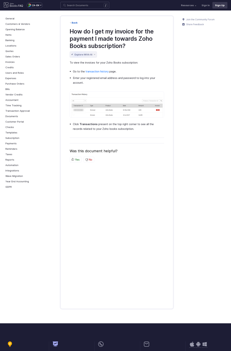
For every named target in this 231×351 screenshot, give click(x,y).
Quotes (9, 51)
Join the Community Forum (200, 19)
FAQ (20, 5)
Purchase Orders (14, 83)
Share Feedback (195, 24)
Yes (77, 159)
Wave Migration (14, 176)
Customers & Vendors (17, 23)
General (9, 18)
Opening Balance (15, 29)
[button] (33, 5)
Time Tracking (13, 105)
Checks (9, 127)
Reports (9, 159)
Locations (10, 45)
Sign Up (220, 5)
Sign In (206, 5)
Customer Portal (14, 121)
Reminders (11, 148)
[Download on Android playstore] (192, 346)
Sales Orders (12, 56)
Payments (11, 143)
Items (8, 34)
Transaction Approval (17, 110)
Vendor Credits (14, 94)
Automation (11, 165)
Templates (11, 132)
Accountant (11, 99)
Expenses (10, 78)
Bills (7, 89)
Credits (9, 67)
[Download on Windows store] (204, 346)
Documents (11, 116)
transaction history (97, 71)
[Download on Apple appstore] (198, 346)
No (90, 159)
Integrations (12, 170)
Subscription (12, 137)
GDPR (8, 186)
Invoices (10, 61)
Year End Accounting (17, 181)
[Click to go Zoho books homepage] (11, 5)
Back (75, 22)
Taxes (8, 154)
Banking (9, 40)
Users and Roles (14, 72)
